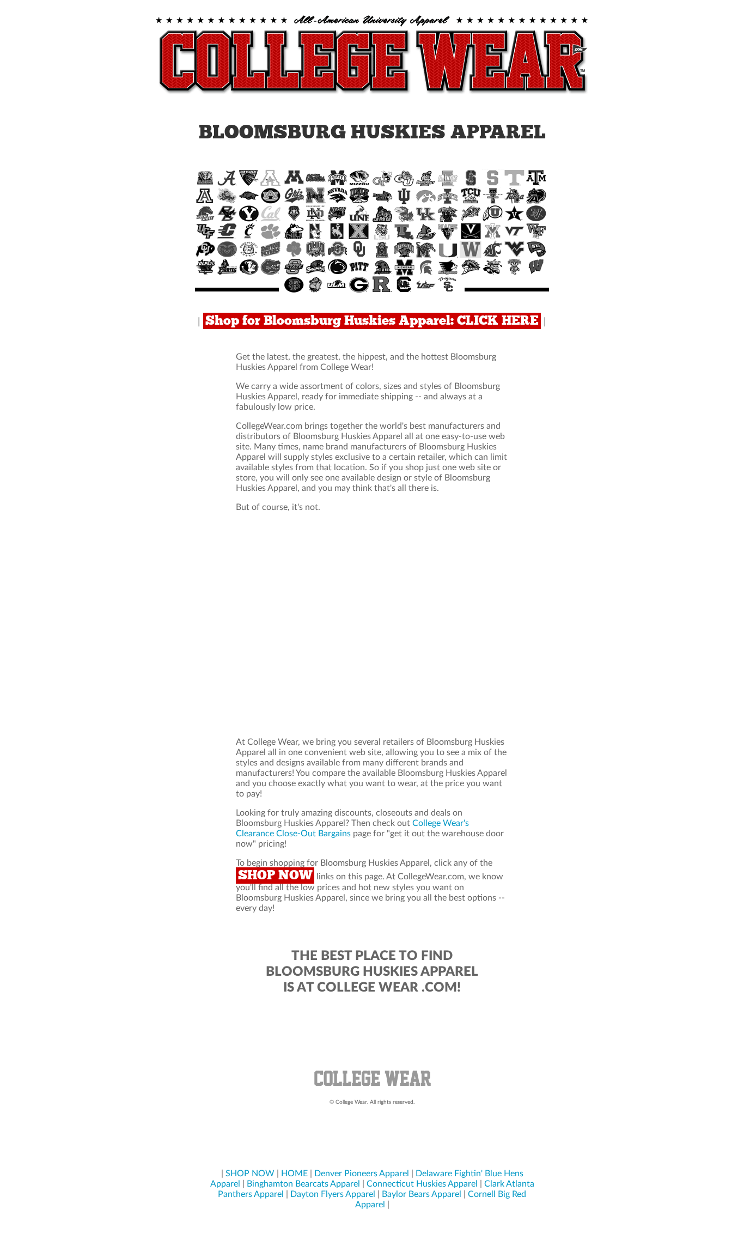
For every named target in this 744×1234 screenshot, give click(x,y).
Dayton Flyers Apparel (332, 1194)
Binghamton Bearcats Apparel (303, 1184)
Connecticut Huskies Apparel (422, 1184)
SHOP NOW (275, 875)
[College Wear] (372, 1087)
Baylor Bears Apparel (421, 1194)
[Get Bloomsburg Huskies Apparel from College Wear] (372, 95)
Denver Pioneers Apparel (361, 1173)
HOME (294, 1173)
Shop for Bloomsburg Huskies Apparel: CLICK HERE (372, 321)
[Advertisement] (372, 625)
